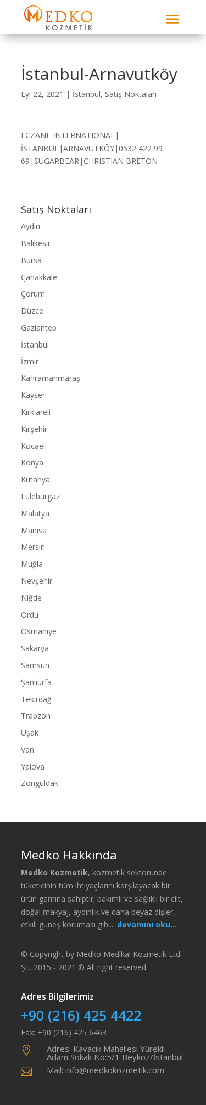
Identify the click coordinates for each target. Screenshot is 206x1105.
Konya (32, 462)
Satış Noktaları (131, 94)
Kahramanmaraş (50, 378)
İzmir (29, 361)
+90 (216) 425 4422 (81, 1015)
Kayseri (34, 395)
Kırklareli (36, 412)
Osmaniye (39, 631)
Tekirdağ (36, 699)
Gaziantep (39, 327)
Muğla (32, 564)
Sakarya (35, 648)
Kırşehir (34, 429)
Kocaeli (34, 446)
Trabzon (36, 715)
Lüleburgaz (40, 496)
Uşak (29, 732)
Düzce (32, 310)
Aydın (30, 226)
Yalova (32, 766)
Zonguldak (39, 783)
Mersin (33, 547)
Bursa (31, 260)
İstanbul (87, 94)
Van (27, 749)
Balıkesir (36, 243)
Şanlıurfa (36, 682)
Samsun (35, 665)
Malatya (35, 513)
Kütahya (35, 479)
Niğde (31, 598)
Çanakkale (39, 277)
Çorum (33, 293)
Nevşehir (36, 581)
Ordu (29, 615)
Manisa (34, 530)
